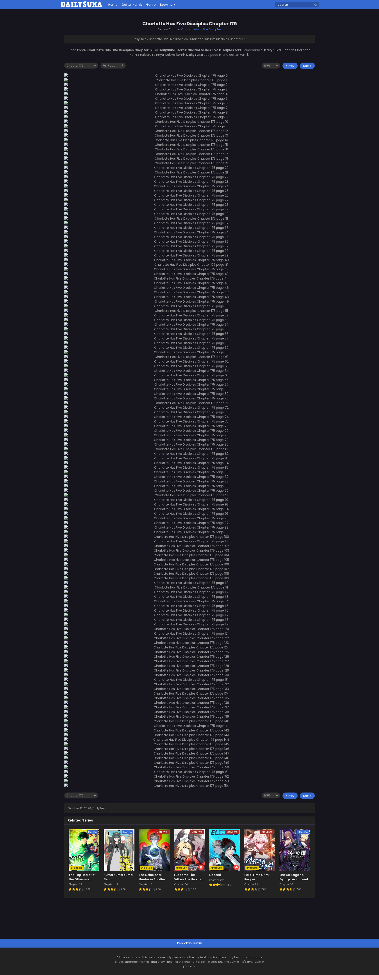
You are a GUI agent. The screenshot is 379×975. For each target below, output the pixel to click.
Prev (290, 66)
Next (306, 66)
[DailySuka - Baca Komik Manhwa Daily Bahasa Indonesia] (81, 6)
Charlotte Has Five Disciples (201, 29)
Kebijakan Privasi (189, 943)
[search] (315, 5)
